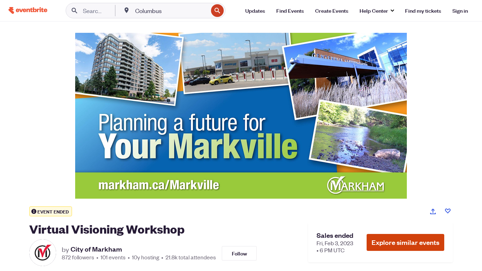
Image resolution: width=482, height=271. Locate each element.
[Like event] (448, 211)
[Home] (27, 10)
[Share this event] (433, 211)
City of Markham (96, 249)
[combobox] (171, 10)
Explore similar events (405, 242)
